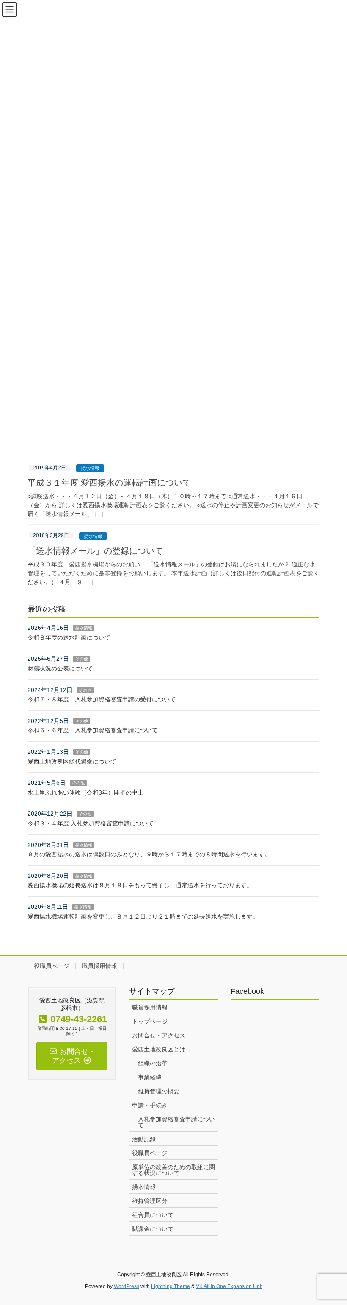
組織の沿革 (153, 1063)
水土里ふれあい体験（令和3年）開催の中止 (85, 792)
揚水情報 (90, 468)
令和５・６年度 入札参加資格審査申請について (93, 730)
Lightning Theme (170, 1286)
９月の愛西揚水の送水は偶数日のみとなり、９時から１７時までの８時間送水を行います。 (149, 854)
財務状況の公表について (60, 668)
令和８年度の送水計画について (69, 637)
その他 (81, 659)
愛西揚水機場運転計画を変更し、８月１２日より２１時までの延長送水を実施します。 (143, 916)
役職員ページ (51, 966)
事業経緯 (150, 1077)
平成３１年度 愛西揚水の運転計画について (109, 482)
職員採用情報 (99, 966)
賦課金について (153, 1228)
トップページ (150, 1021)
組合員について (153, 1214)
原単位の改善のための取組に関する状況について (173, 1170)
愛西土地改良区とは (158, 1049)
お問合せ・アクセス (158, 1035)
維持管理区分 (150, 1200)
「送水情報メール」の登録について (95, 550)
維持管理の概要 (158, 1091)
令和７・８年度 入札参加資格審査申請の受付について (102, 699)
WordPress (126, 1286)
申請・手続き (150, 1105)
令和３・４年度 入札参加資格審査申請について (91, 823)
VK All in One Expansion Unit (229, 1286)
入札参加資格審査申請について (176, 1122)
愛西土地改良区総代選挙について (72, 761)
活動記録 (144, 1139)
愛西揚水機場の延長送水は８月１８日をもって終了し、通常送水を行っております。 (140, 885)
